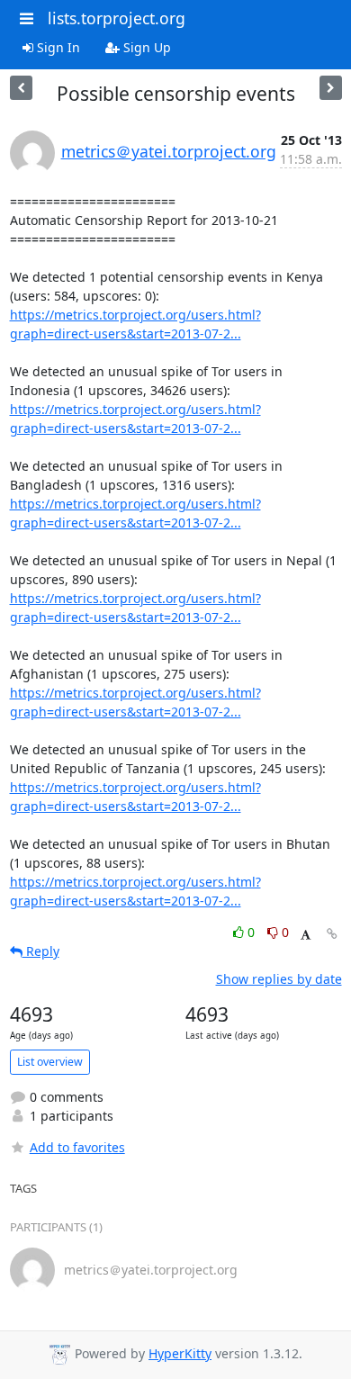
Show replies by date (279, 978)
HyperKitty (180, 1353)
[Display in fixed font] (305, 935)
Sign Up (145, 47)
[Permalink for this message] (332, 934)
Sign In (56, 47)
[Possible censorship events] (21, 88)
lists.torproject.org (116, 18)
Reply (40, 951)
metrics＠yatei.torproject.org (168, 151)
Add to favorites (77, 1147)
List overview (50, 1061)
